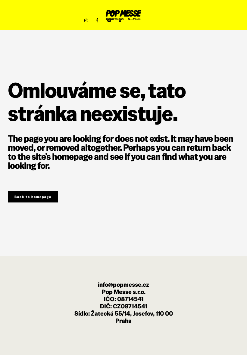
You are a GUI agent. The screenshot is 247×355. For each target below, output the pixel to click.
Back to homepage (33, 197)
